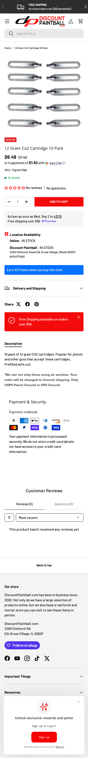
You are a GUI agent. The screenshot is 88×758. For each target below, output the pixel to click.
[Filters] (9, 517)
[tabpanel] (44, 369)
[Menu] (7, 21)
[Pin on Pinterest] (36, 304)
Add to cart (59, 201)
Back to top (44, 565)
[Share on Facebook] (27, 304)
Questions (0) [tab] (64, 504)
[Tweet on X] (18, 304)
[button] (81, 21)
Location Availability (25, 235)
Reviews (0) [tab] (24, 504)
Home (8, 47)
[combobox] (44, 33)
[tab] (13, 343)
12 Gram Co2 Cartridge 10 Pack (31, 47)
